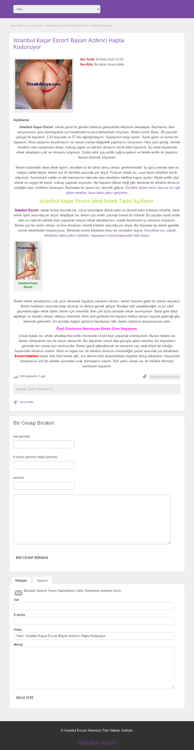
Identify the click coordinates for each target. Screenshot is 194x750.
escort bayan (35, 25)
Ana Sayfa (17, 25)
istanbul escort (97, 742)
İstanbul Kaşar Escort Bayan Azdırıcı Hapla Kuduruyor (68, 43)
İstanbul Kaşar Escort (164, 377)
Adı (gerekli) (21, 436)
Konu (17, 629)
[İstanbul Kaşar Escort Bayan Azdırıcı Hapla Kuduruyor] (43, 84)
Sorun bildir (26, 401)
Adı (16, 600)
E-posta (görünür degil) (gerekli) (35, 457)
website (18, 478)
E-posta (19, 615)
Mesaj (18, 644)
